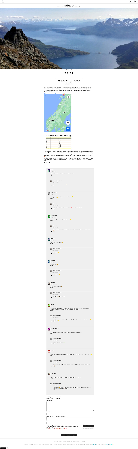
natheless (53, 260)
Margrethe (53, 373)
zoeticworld (69, 5)
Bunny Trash (54, 215)
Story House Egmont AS (109, 444)
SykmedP (53, 282)
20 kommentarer (69, 82)
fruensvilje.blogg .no (55, 328)
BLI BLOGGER (82, 441)
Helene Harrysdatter (57, 180)
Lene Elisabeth (54, 192)
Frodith (52, 238)
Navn (48, 411)
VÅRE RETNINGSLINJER (57, 441)
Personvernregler (86, 428)
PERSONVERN (66, 441)
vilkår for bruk (89, 428)
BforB (52, 304)
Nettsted (48, 420)
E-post (55, 416)
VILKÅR (70, 441)
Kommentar (49, 400)
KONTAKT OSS (76, 441)
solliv (52, 169)
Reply (52, 175)
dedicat (52, 350)
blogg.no (94, 444)
